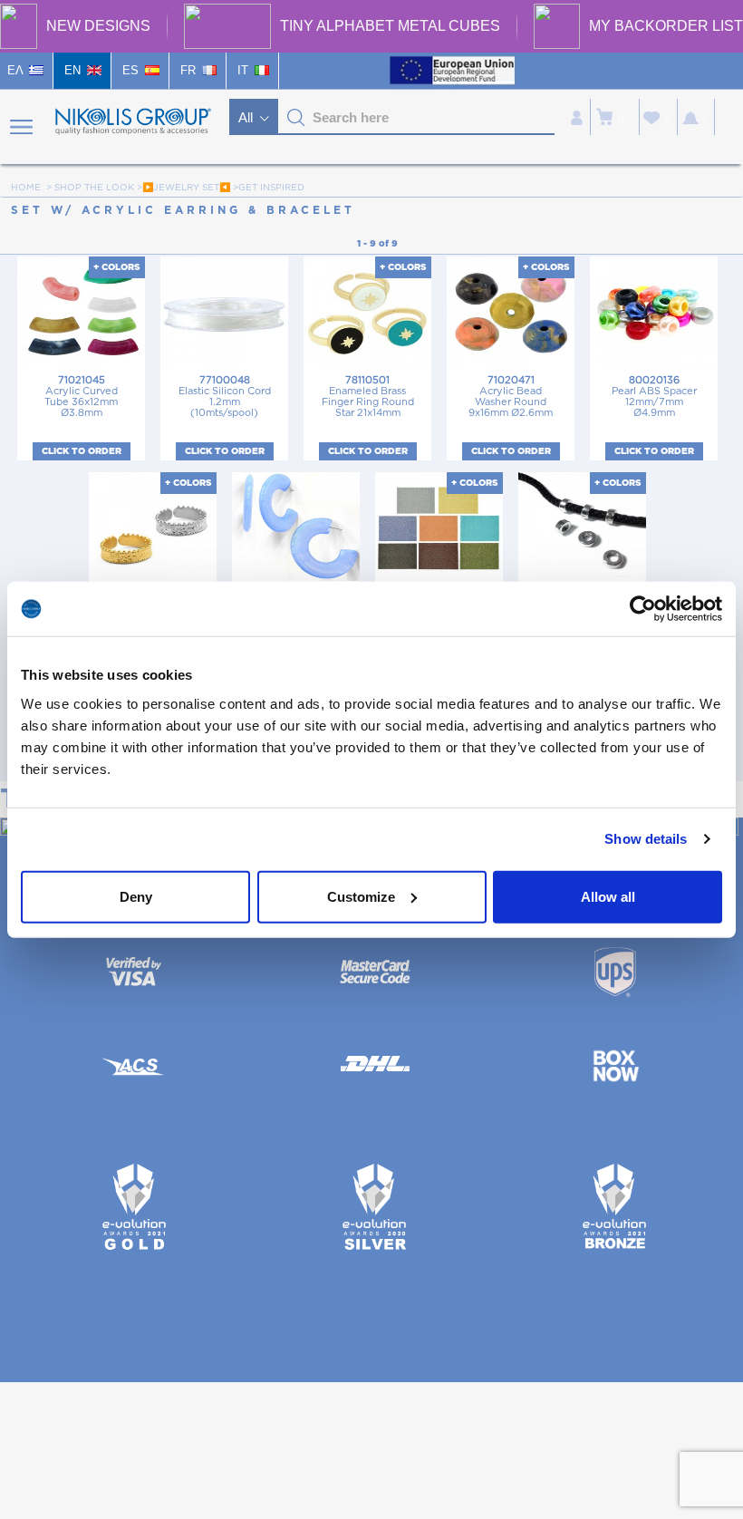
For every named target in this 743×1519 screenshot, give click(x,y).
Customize (361, 896)
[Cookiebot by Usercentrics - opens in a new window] (643, 609)
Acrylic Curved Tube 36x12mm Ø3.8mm (81, 396)
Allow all (608, 896)
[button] (296, 118)
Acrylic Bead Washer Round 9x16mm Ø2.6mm (510, 396)
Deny (136, 896)
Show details (645, 839)
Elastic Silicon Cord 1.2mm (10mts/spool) (225, 396)
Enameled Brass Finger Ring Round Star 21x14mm (368, 396)
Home (26, 187)
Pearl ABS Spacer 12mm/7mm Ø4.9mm (654, 396)
